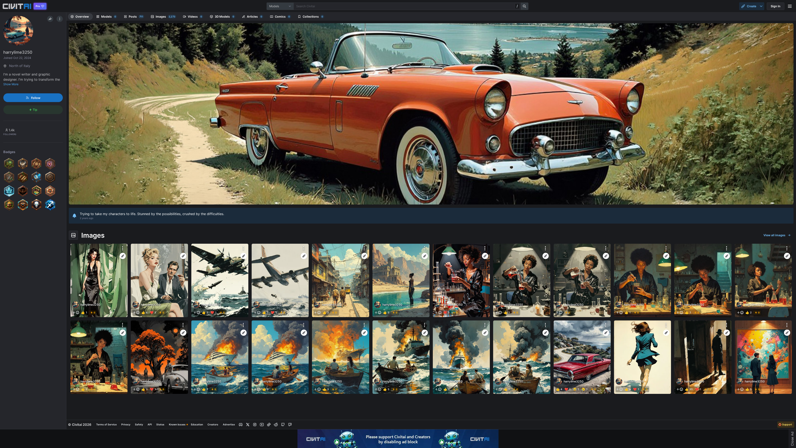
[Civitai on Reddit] (275, 424)
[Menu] (790, 6)
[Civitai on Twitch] (290, 424)
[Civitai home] (17, 6)
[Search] (524, 6)
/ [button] (517, 6)
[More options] (789, 28)
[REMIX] (123, 256)
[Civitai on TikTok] (268, 424)
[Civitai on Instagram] (254, 424)
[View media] (98, 280)
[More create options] (761, 6)
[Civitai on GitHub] (282, 424)
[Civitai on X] (247, 424)
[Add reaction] (76, 312)
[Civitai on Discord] (240, 424)
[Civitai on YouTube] (261, 424)
